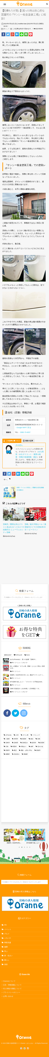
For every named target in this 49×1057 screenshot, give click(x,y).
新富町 (42, 743)
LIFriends (8, 735)
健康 (6, 947)
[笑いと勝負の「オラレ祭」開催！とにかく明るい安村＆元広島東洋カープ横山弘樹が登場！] (6, 668)
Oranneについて (9, 981)
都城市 (38, 750)
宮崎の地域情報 (25, 457)
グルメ (6, 934)
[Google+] (12, 34)
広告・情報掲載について (12, 985)
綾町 (31, 746)
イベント (18, 662)
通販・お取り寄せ (26, 750)
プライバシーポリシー (11, 992)
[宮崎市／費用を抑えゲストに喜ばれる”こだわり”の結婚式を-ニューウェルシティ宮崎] (13, 514)
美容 (6, 964)
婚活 (31, 739)
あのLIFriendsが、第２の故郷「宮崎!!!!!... (23, 659)
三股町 (7, 739)
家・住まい (8, 956)
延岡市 (34, 743)
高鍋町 (26, 754)
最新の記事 (29, 441)
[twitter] (24, 1048)
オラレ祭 (25, 735)
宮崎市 (7, 743)
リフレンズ (36, 735)
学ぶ (6, 951)
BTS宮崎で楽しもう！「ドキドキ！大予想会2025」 (26, 682)
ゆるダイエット (25, 454)
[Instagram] (28, 1048)
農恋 (15, 750)
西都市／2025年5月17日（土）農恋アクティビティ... (27, 675)
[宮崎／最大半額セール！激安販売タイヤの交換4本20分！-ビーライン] (35, 514)
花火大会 (40, 746)
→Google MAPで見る (23, 427)
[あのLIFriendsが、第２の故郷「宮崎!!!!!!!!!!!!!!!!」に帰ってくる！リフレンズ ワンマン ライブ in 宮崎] (6, 661)
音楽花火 (17, 754)
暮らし (6, 29)
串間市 (16, 739)
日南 (6, 746)
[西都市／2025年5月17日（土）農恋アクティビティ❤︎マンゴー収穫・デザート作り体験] (6, 677)
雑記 (35, 457)
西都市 (7, 750)
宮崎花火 (25, 743)
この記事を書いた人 (13, 441)
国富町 (24, 739)
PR (13, 662)
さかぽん (19, 445)
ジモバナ (25, 662)
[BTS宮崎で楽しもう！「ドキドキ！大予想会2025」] (6, 684)
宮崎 (38, 739)
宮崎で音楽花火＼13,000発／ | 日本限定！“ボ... (25, 688)
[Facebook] (3, 34)
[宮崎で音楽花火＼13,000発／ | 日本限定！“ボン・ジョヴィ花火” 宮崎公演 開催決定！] (6, 691)
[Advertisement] (24, 563)
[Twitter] (8, 34)
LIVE (17, 735)
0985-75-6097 (25, 432)
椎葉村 (14, 746)
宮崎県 (16, 743)
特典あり (24, 746)
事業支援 (7, 942)
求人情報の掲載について (12, 989)
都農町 (7, 754)
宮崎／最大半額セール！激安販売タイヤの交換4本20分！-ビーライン (35, 527)
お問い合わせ (8, 996)
